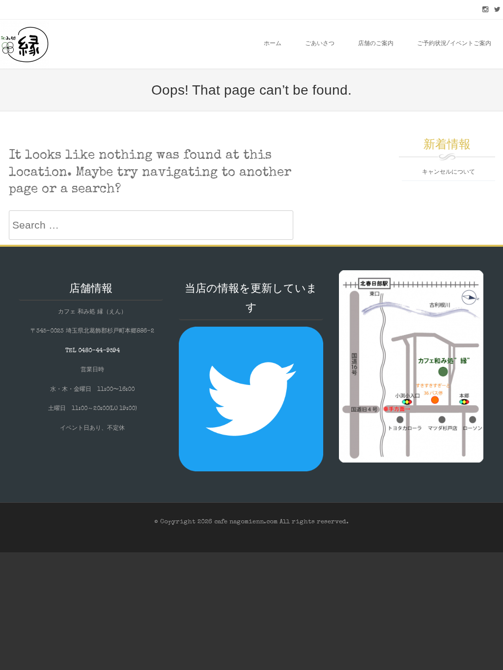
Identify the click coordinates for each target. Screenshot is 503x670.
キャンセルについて (448, 173)
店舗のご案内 (375, 44)
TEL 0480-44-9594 (92, 351)
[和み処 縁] (24, 44)
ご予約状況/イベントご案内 (454, 44)
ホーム (272, 44)
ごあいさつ (320, 44)
